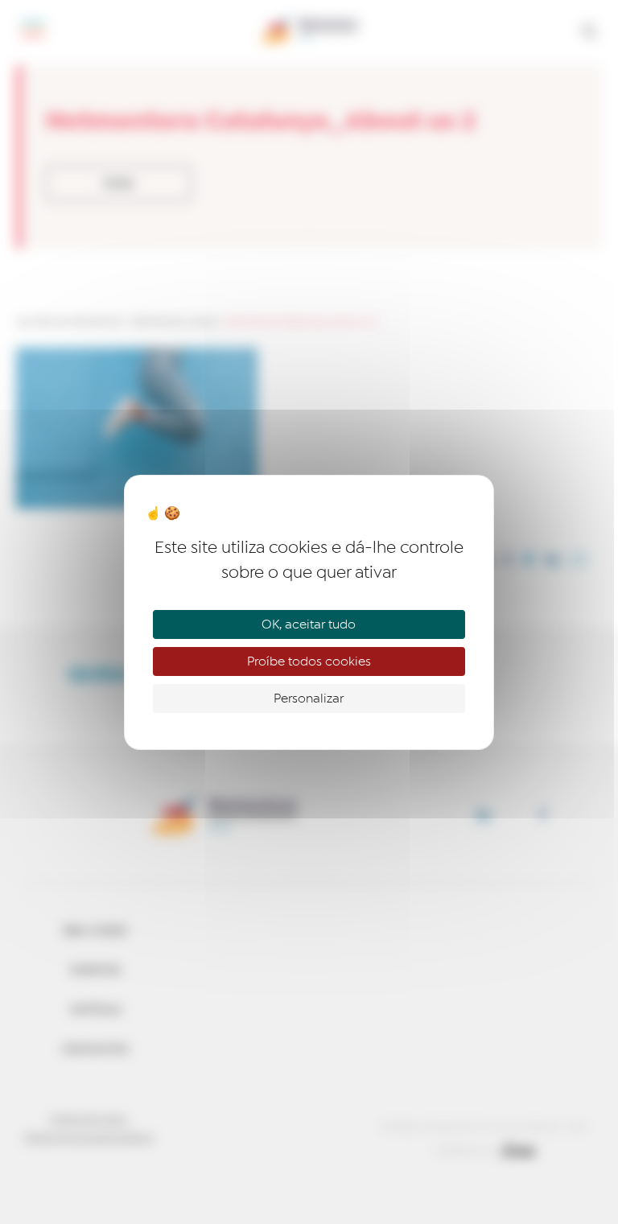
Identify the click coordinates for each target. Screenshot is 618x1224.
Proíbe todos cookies (309, 661)
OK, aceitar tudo (309, 624)
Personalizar (309, 698)
